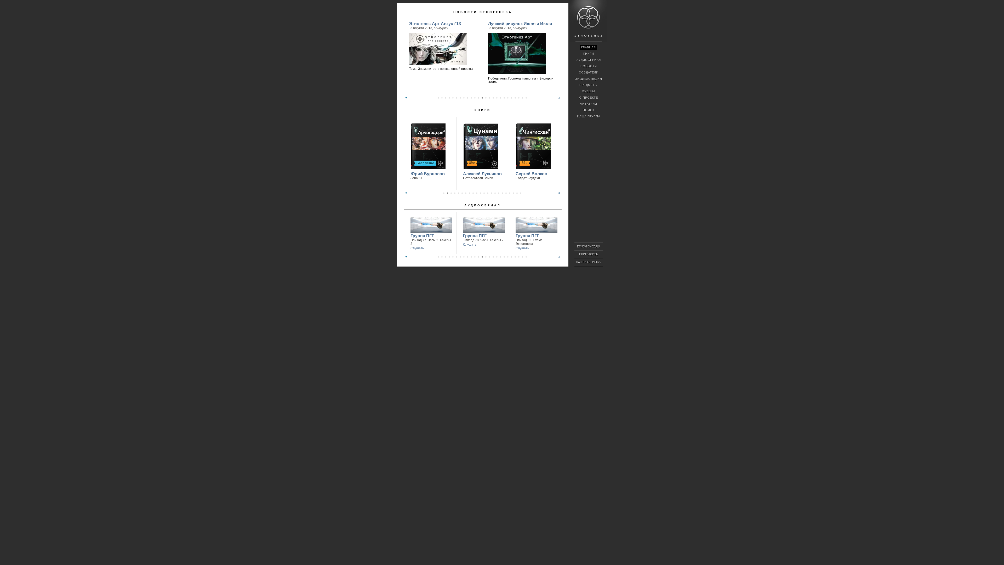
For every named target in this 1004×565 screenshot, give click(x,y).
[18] (478, 98)
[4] (454, 193)
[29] (519, 98)
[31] (526, 98)
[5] (458, 193)
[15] (467, 98)
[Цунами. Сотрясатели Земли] (480, 145)
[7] (438, 98)
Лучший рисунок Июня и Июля (520, 23)
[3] (451, 193)
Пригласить (588, 254)
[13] (460, 98)
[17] (475, 98)
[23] (497, 98)
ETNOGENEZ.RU (588, 246)
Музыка (588, 91)
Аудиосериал (482, 205)
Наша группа (588, 116)
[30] (522, 98)
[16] (471, 98)
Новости (588, 66)
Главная (588, 47)
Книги (483, 110)
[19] (482, 98)
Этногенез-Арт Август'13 (435, 23)
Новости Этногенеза (482, 12)
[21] (489, 98)
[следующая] (560, 99)
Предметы (588, 85)
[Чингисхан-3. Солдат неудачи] (532, 145)
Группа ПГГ (422, 236)
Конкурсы (441, 28)
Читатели (588, 103)
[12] (456, 98)
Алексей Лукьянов (482, 174)
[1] (443, 193)
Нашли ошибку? (588, 262)
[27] (511, 98)
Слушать (417, 248)
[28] (515, 98)
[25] (504, 98)
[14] (464, 98)
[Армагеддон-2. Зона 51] (427, 145)
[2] (447, 193)
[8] (442, 98)
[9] (445, 98)
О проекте (588, 97)
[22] (493, 98)
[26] (508, 98)
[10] (449, 98)
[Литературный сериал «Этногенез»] (588, 41)
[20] (486, 98)
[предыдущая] (405, 99)
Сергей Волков (531, 174)
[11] (453, 98)
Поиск (588, 110)
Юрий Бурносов (427, 174)
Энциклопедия (588, 78)
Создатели (588, 72)
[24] (500, 98)
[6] (462, 193)
